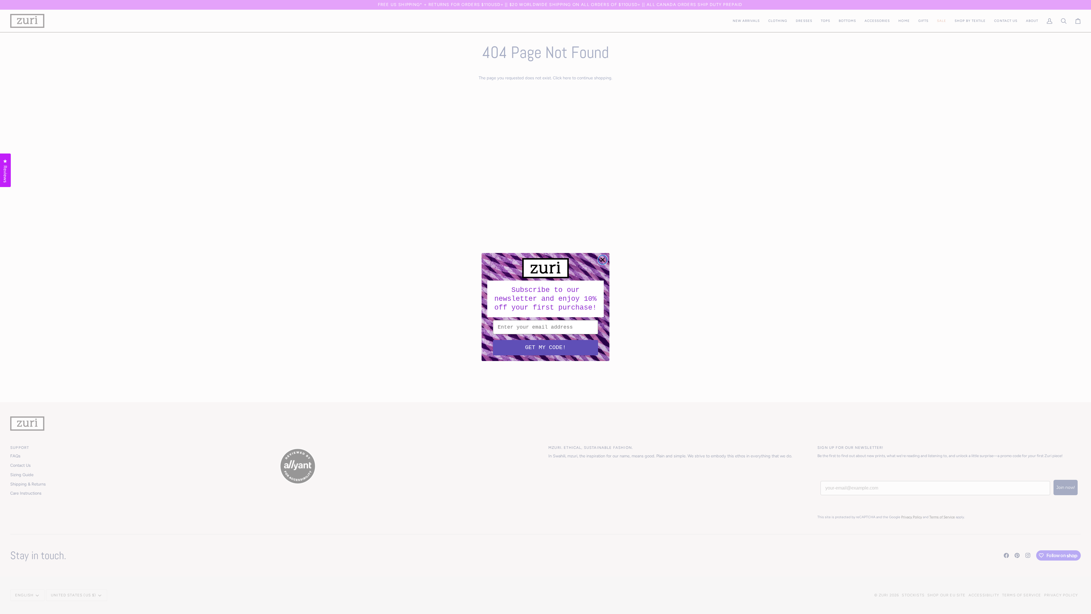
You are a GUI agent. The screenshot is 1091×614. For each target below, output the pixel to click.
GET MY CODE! (545, 347)
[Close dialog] (602, 259)
